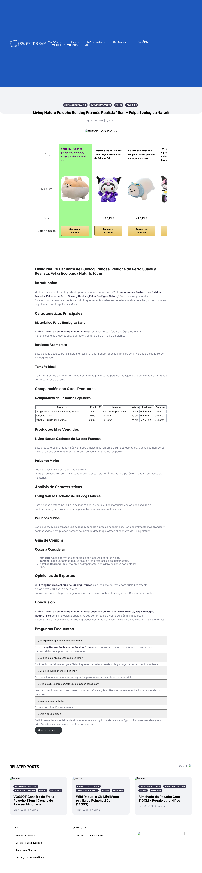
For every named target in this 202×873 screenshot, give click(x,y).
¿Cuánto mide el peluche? (51, 701)
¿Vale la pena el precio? (50, 714)
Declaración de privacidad (29, 843)
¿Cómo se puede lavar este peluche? (57, 670)
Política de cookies (25, 835)
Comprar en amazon (48, 730)
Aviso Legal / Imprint (26, 850)
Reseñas (142, 41)
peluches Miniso (68, 304)
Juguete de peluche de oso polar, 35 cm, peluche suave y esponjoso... (141, 154)
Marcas (53, 41)
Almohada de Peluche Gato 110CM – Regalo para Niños (159, 798)
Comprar (159, 411)
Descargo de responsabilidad (30, 857)
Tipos (72, 41)
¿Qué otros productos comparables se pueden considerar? (68, 684)
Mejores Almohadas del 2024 (71, 45)
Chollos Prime (96, 835)
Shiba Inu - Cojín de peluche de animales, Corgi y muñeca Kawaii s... (73, 154)
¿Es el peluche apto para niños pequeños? (60, 640)
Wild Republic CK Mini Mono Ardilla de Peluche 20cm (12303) (97, 800)
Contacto (80, 835)
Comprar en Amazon (75, 231)
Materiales (94, 41)
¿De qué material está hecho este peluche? (60, 657)
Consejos (119, 41)
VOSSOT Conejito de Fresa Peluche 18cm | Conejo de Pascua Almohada (33, 800)
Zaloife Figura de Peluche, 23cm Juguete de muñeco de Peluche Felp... (108, 154)
